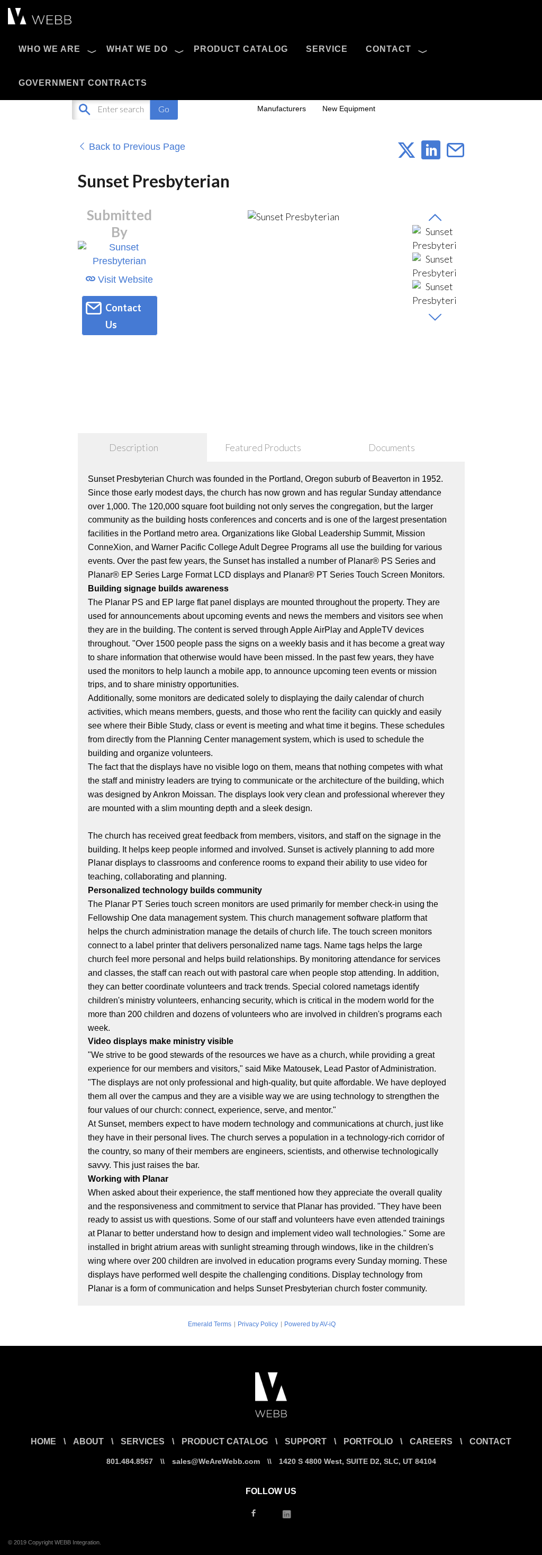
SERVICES (143, 1441)
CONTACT (388, 48)
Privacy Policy (258, 1324)
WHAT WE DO (137, 48)
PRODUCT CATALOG (241, 48)
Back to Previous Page (135, 146)
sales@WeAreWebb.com (216, 1461)
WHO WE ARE (49, 48)
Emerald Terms (209, 1324)
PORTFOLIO (368, 1441)
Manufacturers (281, 108)
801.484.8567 (129, 1461)
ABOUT (88, 1441)
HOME (43, 1441)
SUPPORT (306, 1441)
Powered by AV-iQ (310, 1324)
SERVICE (327, 48)
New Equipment (348, 108)
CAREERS (431, 1441)
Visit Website (124, 279)
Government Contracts (83, 82)
